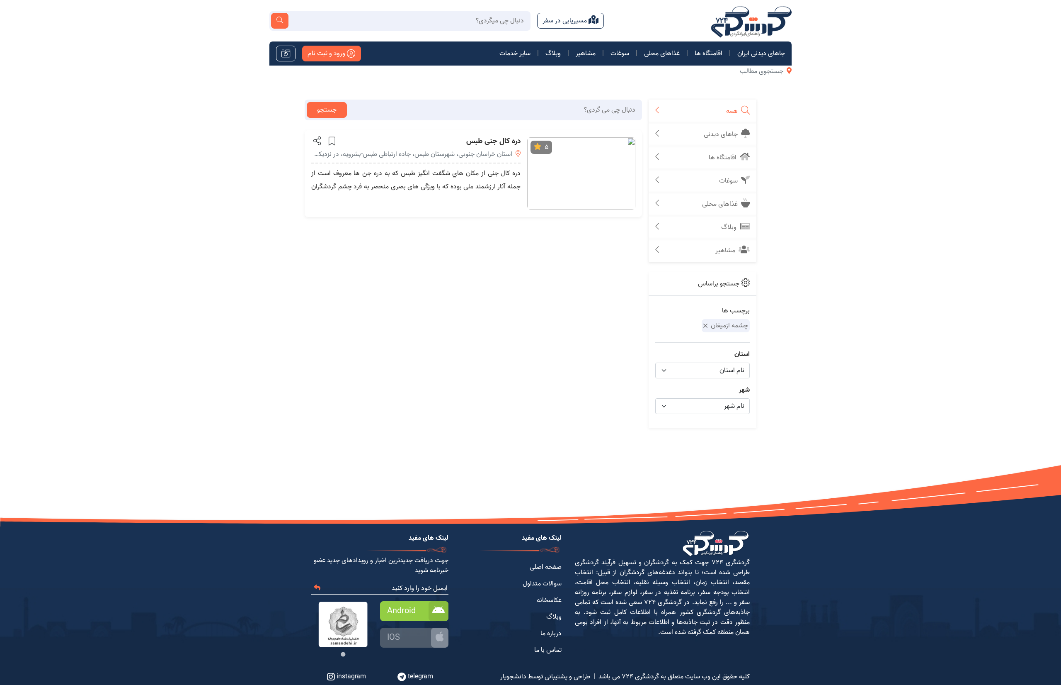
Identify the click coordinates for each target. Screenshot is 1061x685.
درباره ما (551, 633)
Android (401, 611)
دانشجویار (513, 676)
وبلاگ (553, 54)
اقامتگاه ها (708, 54)
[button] (316, 140)
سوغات (619, 54)
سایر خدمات (514, 54)
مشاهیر (586, 54)
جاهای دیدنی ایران (761, 54)
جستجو (327, 110)
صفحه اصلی (546, 567)
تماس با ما (548, 650)
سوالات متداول (542, 583)
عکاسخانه (549, 600)
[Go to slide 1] (343, 654)
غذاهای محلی (662, 54)
